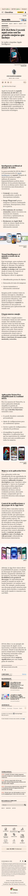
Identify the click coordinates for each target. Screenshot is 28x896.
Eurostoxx (8, 808)
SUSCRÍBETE (20, 12)
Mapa (10, 884)
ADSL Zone (22, 20)
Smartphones (5, 23)
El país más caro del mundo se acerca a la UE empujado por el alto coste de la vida (14, 793)
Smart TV (16, 23)
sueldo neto (22, 831)
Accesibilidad (5, 884)
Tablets (10, 23)
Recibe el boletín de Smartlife (10, 667)
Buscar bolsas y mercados (9, 800)
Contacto (8, 880)
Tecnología (9, 708)
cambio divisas (14, 836)
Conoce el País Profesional (14, 848)
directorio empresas (22, 837)
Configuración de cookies (9, 882)
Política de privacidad (19, 882)
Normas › (24, 674)
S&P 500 (14, 9)
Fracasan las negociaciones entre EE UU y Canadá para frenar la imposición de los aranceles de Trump (14, 788)
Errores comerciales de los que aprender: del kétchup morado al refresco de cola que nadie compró (14, 782)
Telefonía (4, 708)
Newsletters (16, 884)
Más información (5, 715)
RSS (12, 884)
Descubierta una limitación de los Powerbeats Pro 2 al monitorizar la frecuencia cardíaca (16, 685)
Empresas (15, 708)
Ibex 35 (3, 9)
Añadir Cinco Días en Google (10, 86)
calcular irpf (5, 831)
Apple (20, 708)
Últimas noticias (6, 771)
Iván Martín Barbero (14, 76)
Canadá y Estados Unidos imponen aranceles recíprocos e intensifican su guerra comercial (14, 776)
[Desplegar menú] (3, 12)
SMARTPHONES (5, 27)
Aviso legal (12, 880)
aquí (24, 718)
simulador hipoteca (14, 831)
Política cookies (18, 880)
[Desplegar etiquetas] (25, 708)
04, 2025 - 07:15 (14, 78)
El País (24, 15)
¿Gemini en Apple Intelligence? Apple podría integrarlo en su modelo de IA (17, 697)
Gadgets (20, 23)
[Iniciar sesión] (25, 12)
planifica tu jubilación (5, 837)
